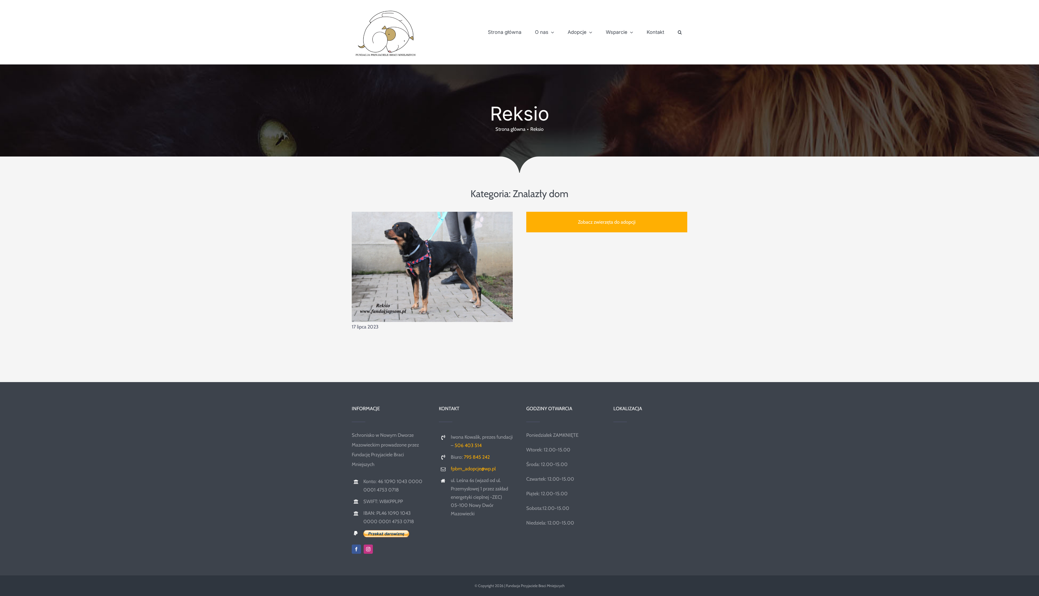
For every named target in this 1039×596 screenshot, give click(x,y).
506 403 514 (468, 445)
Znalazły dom (540, 194)
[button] (679, 32)
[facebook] (356, 549)
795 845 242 (477, 457)
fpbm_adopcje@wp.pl (473, 469)
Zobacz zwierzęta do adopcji (607, 222)
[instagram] (368, 549)
